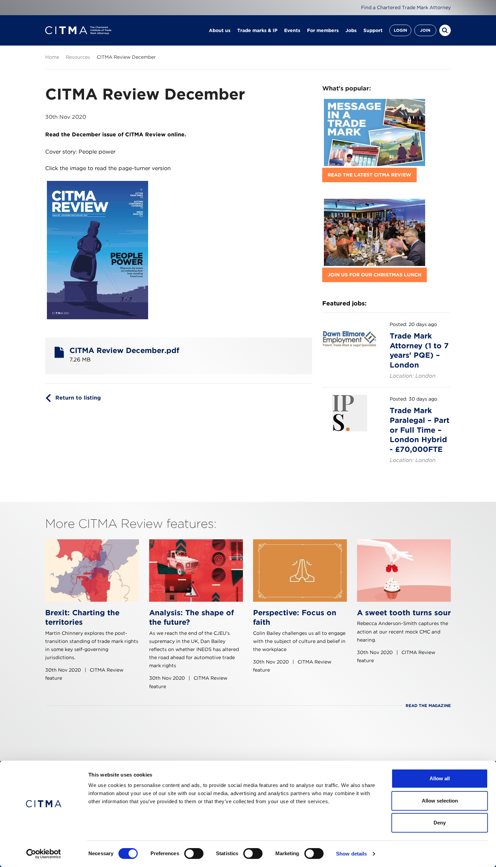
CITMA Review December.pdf (124, 350)
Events (292, 30)
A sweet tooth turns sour (404, 612)
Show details (351, 854)
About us (219, 30)
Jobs (351, 30)
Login (400, 30)
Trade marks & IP (257, 30)
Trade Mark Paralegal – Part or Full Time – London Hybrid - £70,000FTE (419, 429)
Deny (440, 822)
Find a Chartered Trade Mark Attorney (406, 7)
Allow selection (440, 801)
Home (52, 57)
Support (373, 30)
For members (323, 30)
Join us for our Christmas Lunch (374, 274)
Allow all (440, 778)
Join (425, 30)
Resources (78, 57)
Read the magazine (428, 705)
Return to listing (78, 398)
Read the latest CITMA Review (369, 175)
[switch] (193, 853)
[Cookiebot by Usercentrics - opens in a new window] (43, 854)
